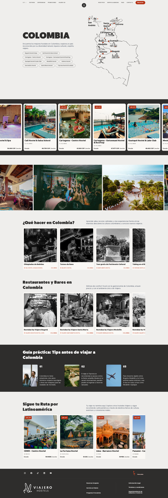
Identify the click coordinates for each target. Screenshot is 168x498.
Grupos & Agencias (113, 2)
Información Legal (135, 483)
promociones (52, 2)
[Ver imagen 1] (44, 187)
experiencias (41, 2)
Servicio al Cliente (92, 488)
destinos (32, 2)
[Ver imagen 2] (115, 187)
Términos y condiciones (136, 487)
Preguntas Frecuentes (93, 493)
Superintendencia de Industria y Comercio (135, 492)
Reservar (140, 2)
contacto (130, 2)
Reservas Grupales (92, 483)
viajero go (62, 2)
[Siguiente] (142, 249)
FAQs (122, 2)
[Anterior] (26, 249)
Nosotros (101, 2)
